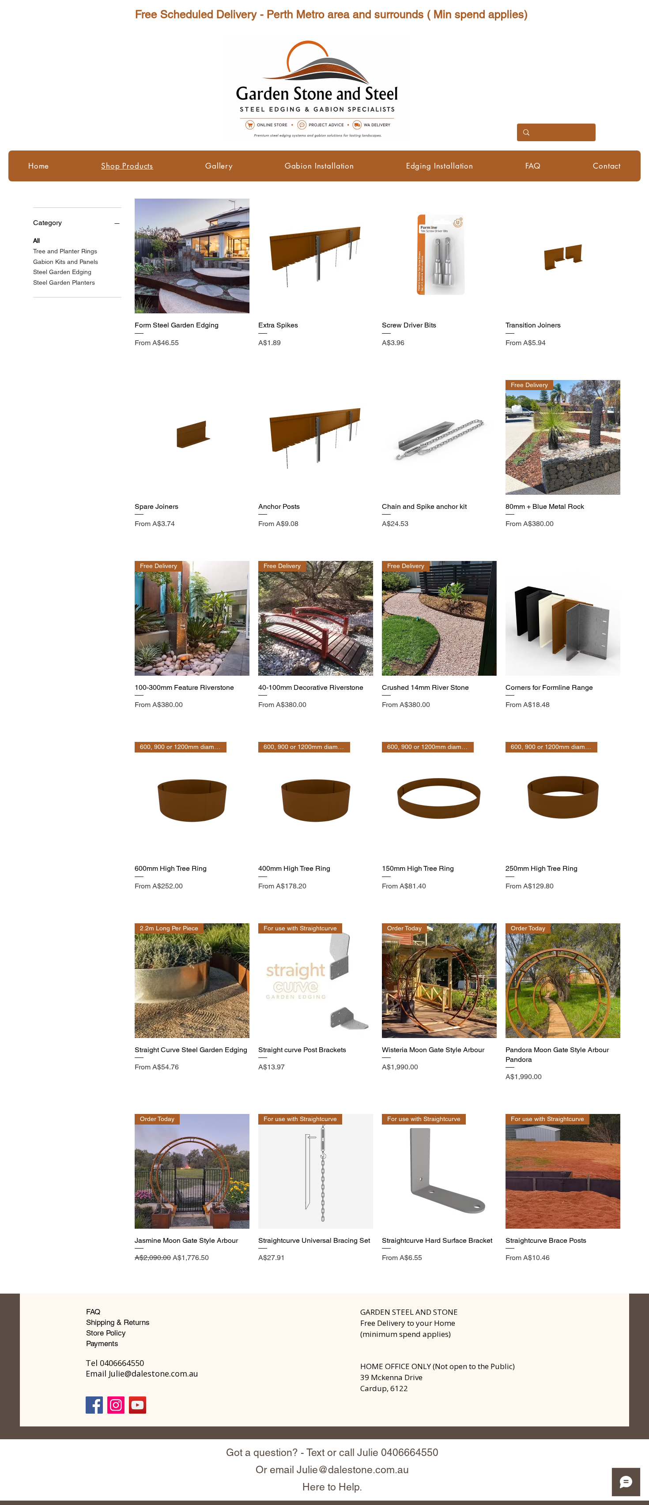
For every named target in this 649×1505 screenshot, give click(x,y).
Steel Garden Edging (62, 272)
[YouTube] (137, 1405)
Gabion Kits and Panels (65, 261)
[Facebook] (94, 1405)
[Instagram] (116, 1405)
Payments (102, 1343)
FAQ (93, 1311)
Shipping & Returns (118, 1322)
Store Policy (106, 1332)
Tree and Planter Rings (65, 251)
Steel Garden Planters (64, 282)
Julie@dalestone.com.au (353, 1469)
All (36, 240)
